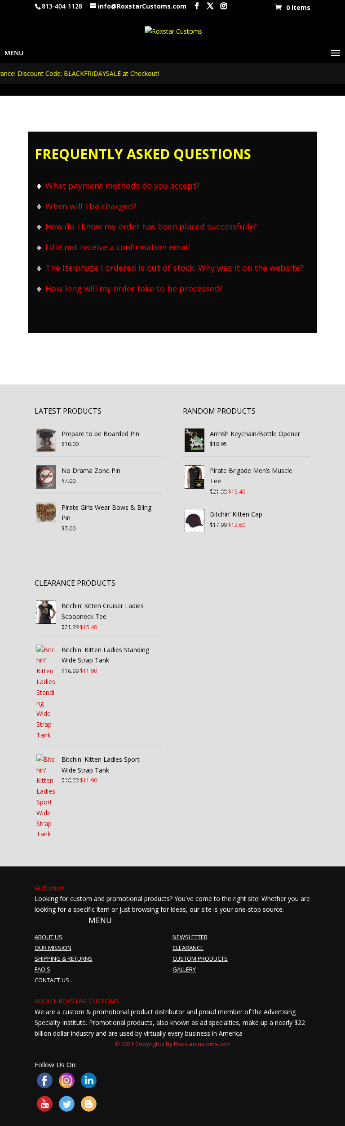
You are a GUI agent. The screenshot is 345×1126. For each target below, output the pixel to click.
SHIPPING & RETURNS (64, 958)
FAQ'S (42, 969)
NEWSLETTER (190, 937)
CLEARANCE (187, 948)
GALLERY (184, 969)
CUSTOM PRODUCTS (200, 958)
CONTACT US (52, 980)
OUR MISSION (53, 948)
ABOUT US (48, 937)
